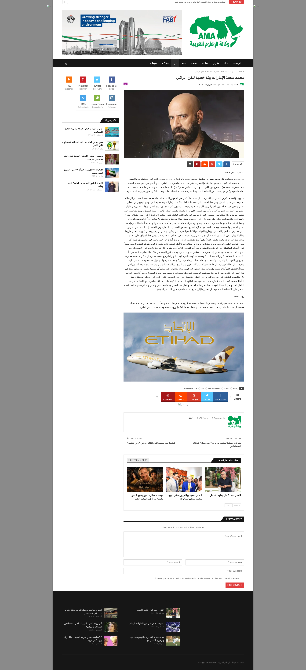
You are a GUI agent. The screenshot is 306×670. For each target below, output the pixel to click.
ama (235, 388)
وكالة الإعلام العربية (190, 388)
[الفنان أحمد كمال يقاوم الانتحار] (223, 479)
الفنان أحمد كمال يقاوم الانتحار (150, 609)
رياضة (194, 63)
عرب (202, 388)
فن (175, 63)
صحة (184, 63)
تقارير (216, 63)
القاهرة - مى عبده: (214, 388)
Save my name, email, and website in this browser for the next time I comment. (198, 578)
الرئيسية (237, 63)
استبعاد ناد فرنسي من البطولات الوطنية (146, 623)
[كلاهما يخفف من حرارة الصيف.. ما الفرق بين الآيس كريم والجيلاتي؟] (110, 641)
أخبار (226, 63)
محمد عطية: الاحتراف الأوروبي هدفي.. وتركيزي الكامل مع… (146, 639)
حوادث (205, 63)
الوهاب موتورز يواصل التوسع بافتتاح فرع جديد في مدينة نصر (200, 1)
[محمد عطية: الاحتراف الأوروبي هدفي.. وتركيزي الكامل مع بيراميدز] (173, 641)
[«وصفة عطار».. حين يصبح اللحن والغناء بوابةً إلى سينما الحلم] (145, 479)
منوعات (153, 63)
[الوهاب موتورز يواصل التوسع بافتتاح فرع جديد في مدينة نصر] (110, 613)
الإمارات (226, 388)
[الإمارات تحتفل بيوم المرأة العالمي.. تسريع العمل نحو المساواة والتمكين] (112, 173)
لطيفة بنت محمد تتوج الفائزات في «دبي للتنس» (151, 442)
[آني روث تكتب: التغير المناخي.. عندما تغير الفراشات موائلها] (110, 627)
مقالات (165, 63)
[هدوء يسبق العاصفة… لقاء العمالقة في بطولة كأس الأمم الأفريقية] (112, 146)
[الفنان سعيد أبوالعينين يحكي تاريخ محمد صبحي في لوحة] (184, 479)
